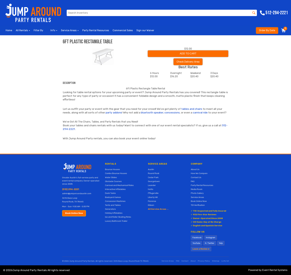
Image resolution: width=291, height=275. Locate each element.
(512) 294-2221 (70, 189)
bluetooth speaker (152, 112)
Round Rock (153, 173)
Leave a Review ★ (201, 249)
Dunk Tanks (110, 193)
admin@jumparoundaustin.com (76, 193)
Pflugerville (153, 193)
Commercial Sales (123, 30)
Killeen (151, 205)
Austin (151, 169)
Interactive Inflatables (115, 189)
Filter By (38, 30)
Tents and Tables (113, 205)
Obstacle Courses (113, 181)
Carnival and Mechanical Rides (119, 185)
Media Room (196, 189)
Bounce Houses (112, 169)
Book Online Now (74, 213)
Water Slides (111, 177)
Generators (110, 209)
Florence (152, 201)
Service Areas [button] (69, 30)
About (193, 261)
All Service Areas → (158, 209)
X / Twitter (209, 243)
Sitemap (215, 261)
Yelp (221, 243)
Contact (184, 261)
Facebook (196, 237)
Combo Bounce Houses (116, 173)
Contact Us (196, 177)
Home (9, 30)
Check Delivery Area (188, 61)
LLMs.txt (225, 261)
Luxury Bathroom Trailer (116, 221)
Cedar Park (153, 177)
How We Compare (199, 173)
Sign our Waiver (145, 30)
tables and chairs (191, 108)
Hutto (150, 189)
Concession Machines (115, 201)
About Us (195, 169)
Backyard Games (113, 197)
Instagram (210, 237)
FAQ (192, 181)
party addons (114, 112)
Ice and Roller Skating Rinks (118, 217)
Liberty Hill (153, 197)
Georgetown (154, 181)
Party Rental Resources (95, 30)
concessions (172, 112)
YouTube (196, 243)
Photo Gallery (197, 193)
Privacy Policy (204, 261)
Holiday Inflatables (113, 213)
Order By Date (267, 30)
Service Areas (197, 197)
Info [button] (53, 30)
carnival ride (200, 112)
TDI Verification (198, 205)
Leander (152, 185)
